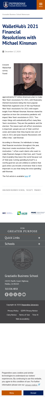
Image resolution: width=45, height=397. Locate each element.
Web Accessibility (22, 319)
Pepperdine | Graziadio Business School (12, 3)
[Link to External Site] (22, 231)
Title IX (35, 315)
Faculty (29, 190)
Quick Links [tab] (12, 238)
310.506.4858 (11, 288)
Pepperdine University (30, 304)
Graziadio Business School (13, 190)
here (26, 176)
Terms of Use (24, 315)
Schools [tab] (10, 244)
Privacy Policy (13, 310)
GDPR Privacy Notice (29, 310)
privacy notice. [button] (31, 385)
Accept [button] (33, 393)
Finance (37, 190)
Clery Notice (12, 315)
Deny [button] (12, 393)
